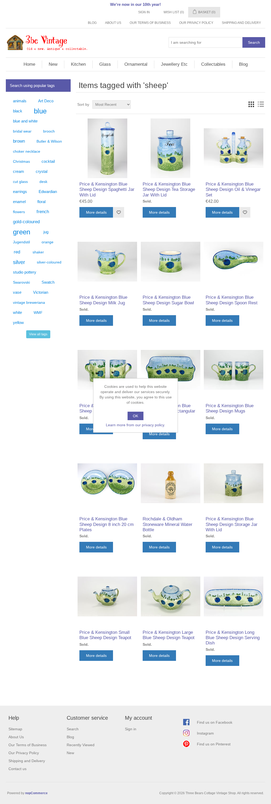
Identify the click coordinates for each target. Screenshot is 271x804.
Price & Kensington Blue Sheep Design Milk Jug (103, 300)
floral (41, 201)
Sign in (144, 12)
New (53, 64)
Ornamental (135, 64)
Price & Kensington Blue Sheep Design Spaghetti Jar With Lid (106, 189)
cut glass (20, 181)
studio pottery (24, 272)
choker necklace (26, 151)
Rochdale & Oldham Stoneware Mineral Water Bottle (167, 524)
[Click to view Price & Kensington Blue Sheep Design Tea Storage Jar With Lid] (170, 148)
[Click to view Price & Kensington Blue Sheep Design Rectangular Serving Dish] (170, 369)
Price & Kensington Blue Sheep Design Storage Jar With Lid (232, 524)
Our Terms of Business (150, 23)
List (261, 104)
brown (19, 141)
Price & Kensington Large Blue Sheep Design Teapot (169, 635)
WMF (38, 312)
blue (40, 111)
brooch (49, 131)
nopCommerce (36, 793)
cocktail (48, 161)
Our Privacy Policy (196, 23)
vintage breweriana (29, 302)
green (21, 232)
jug (45, 232)
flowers (19, 212)
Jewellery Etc (174, 64)
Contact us (17, 769)
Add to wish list (118, 212)
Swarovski (21, 282)
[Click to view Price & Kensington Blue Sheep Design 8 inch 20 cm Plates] (107, 483)
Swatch (48, 282)
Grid (251, 104)
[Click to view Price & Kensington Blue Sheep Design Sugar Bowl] (170, 261)
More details (96, 212)
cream (18, 171)
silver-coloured (49, 262)
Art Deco (45, 101)
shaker (38, 252)
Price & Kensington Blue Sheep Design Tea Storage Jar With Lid (169, 189)
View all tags (38, 334)
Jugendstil (21, 242)
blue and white (25, 121)
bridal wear (22, 131)
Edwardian (48, 191)
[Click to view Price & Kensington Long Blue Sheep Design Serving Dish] (233, 596)
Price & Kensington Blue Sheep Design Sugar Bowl (168, 300)
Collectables (213, 64)
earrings (20, 191)
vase (17, 292)
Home (29, 64)
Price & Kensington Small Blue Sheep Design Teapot (105, 635)
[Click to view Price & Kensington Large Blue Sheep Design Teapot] (170, 596)
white (17, 312)
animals (19, 101)
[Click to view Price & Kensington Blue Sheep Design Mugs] (107, 369)
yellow (18, 322)
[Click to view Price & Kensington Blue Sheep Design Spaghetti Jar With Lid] (107, 148)
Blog (92, 23)
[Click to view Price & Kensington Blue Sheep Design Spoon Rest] (233, 261)
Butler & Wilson (49, 141)
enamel (19, 201)
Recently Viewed (80, 745)
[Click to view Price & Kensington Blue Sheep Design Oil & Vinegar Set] (233, 148)
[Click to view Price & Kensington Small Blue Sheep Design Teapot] (107, 596)
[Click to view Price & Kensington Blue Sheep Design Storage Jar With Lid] (233, 483)
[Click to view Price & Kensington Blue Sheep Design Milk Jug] (107, 261)
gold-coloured (26, 221)
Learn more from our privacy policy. (135, 425)
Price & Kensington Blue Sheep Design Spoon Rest (232, 300)
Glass (105, 64)
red (17, 251)
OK (135, 416)
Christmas (21, 161)
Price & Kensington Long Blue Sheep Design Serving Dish (233, 638)
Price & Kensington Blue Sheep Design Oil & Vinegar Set (233, 189)
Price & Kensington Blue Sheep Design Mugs (230, 408)
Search (254, 42)
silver (19, 262)
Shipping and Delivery (241, 23)
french (43, 211)
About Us (113, 23)
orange (47, 242)
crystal (41, 171)
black (17, 111)
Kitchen (78, 64)
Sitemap (15, 729)
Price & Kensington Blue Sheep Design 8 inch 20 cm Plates (106, 524)
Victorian (40, 292)
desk (43, 181)
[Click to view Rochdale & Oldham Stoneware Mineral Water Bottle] (170, 483)
